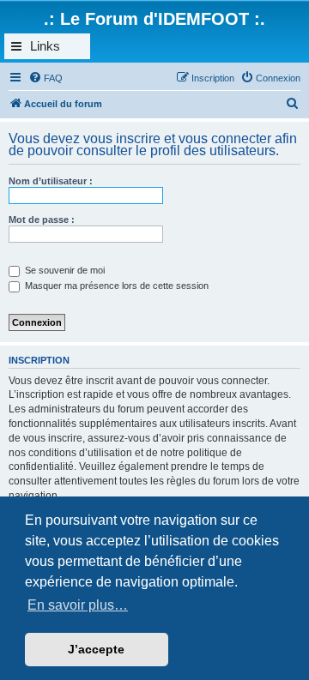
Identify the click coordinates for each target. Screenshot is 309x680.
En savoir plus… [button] (77, 605)
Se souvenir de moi (63, 270)
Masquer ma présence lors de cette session (115, 285)
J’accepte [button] (96, 649)
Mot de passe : (42, 219)
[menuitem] (45, 78)
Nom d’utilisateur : (51, 181)
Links (45, 46)
